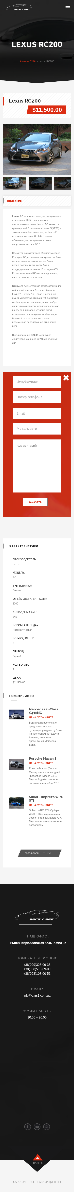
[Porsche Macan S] (16, 764)
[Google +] (49, 853)
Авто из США (28, 61)
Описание (14, 201)
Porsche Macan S (42, 758)
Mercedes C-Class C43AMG (43, 711)
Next (65, 150)
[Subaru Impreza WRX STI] (16, 802)
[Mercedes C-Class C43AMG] (16, 714)
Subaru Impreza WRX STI (46, 798)
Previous (9, 150)
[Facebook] (44, 853)
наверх (38, 1163)
